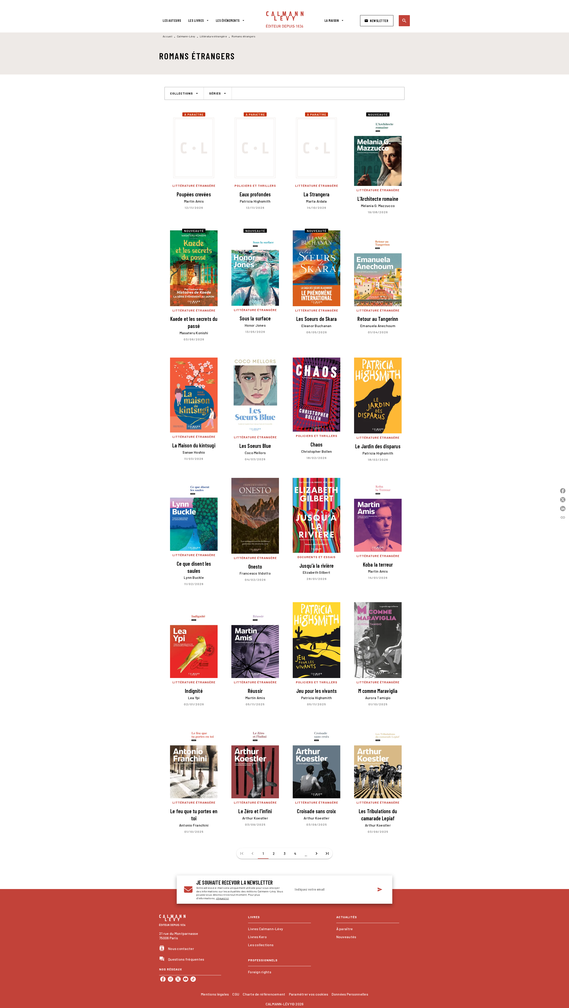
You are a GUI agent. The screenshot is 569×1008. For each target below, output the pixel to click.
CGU (235, 994)
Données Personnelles (350, 994)
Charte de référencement (264, 994)
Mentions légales (215, 994)
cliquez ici (222, 898)
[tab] (172, 20)
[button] (376, 20)
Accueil (167, 36)
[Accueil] (284, 19)
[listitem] (163, 979)
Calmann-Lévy (186, 36)
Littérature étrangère (213, 36)
